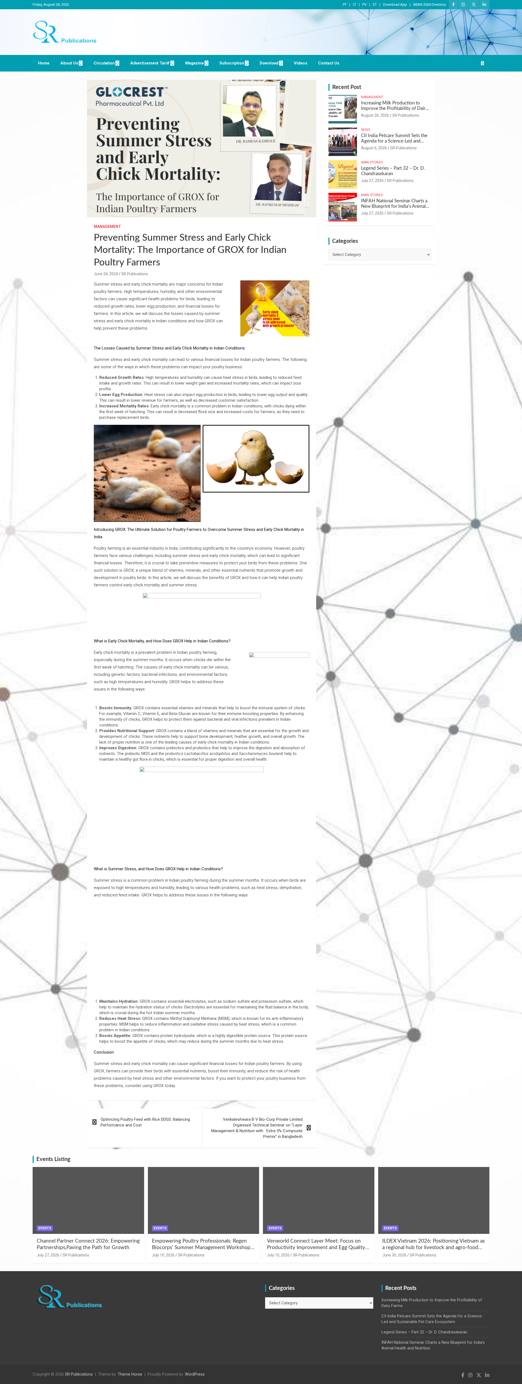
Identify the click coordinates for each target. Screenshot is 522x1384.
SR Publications (134, 274)
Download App (395, 4)
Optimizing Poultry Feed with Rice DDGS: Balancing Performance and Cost (145, 1122)
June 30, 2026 (394, 1255)
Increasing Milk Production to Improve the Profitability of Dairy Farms (394, 108)
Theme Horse (130, 1374)
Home (43, 63)
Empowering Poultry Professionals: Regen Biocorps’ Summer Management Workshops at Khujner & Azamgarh (202, 1248)
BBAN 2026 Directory (429, 4)
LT (354, 4)
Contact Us (328, 63)
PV (364, 4)
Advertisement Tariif (150, 63)
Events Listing (53, 1159)
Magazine (194, 63)
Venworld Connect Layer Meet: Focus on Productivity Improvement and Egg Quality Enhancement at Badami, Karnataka (316, 1248)
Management (107, 226)
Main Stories (372, 162)
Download (269, 63)
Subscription (231, 63)
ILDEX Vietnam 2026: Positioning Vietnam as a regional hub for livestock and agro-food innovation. (433, 1248)
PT (345, 4)
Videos (300, 63)
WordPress (195, 1374)
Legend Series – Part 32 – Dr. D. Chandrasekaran (424, 1332)
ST (375, 4)
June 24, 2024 (106, 274)
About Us (69, 63)
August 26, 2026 (375, 115)
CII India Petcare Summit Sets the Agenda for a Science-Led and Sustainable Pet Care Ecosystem (394, 141)
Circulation (104, 63)
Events (44, 1228)
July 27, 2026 (372, 180)
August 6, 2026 (374, 148)
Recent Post (346, 87)
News (365, 130)
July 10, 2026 (163, 1255)
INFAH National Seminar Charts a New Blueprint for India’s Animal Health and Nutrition (394, 206)
